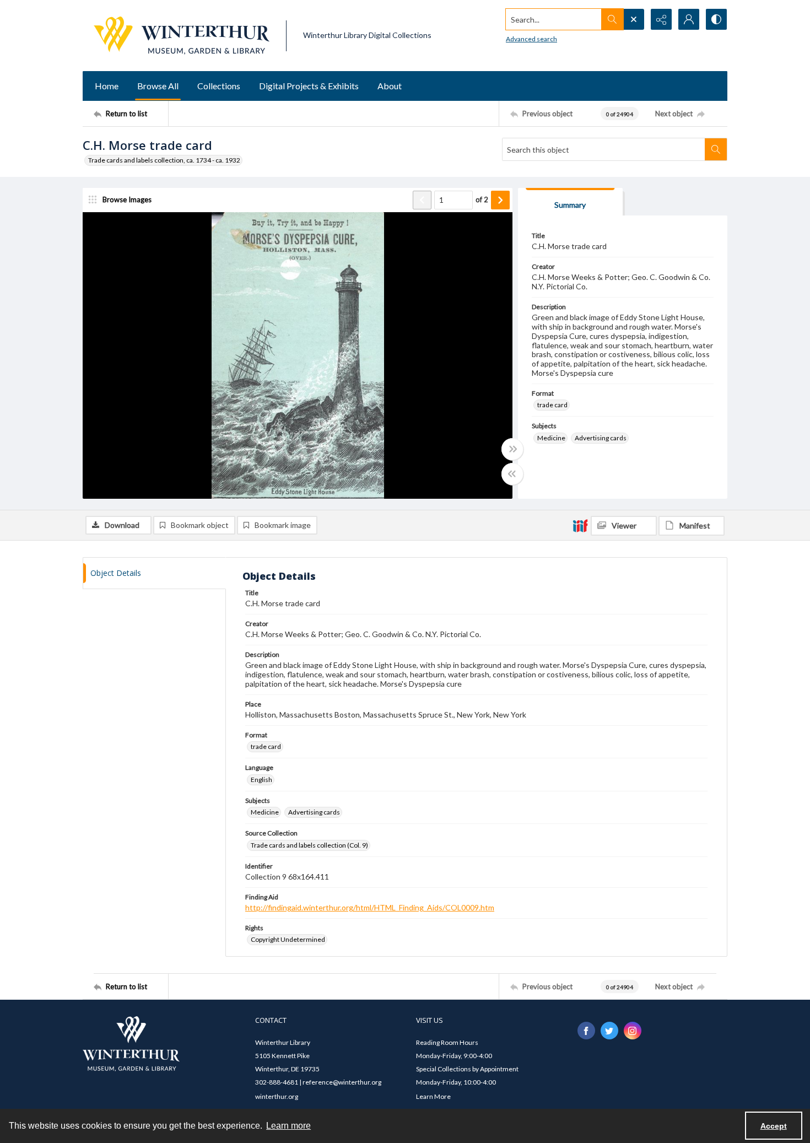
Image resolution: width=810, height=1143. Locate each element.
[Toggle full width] (512, 449)
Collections (218, 85)
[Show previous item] (422, 200)
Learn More (433, 1096)
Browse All (158, 85)
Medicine (551, 438)
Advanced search (531, 39)
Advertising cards (601, 438)
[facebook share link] (586, 1030)
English (261, 779)
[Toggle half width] (512, 474)
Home (106, 85)
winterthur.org (276, 1096)
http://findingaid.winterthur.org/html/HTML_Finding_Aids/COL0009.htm (369, 907)
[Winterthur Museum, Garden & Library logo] (181, 36)
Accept (773, 1126)
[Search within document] (716, 149)
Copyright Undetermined (288, 939)
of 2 (482, 199)
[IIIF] (580, 525)
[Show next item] (500, 200)
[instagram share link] (632, 1030)
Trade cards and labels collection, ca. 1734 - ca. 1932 (164, 160)
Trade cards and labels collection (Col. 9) (309, 845)
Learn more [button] (288, 1125)
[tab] (570, 202)
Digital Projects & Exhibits (309, 85)
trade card (552, 405)
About (389, 85)
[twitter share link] (609, 1030)
